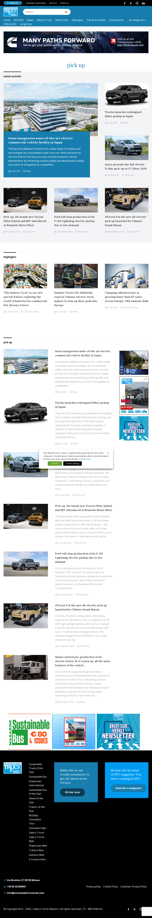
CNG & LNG (10, 24)
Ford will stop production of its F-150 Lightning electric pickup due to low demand (74, 221)
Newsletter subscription (36, 3)
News (30, 20)
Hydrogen (77, 20)
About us (53, 3)
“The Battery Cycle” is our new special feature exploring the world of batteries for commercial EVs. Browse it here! (25, 299)
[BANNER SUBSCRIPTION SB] (29, 732)
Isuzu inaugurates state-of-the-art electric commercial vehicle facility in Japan (40, 140)
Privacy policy (93, 886)
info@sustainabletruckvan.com (25, 893)
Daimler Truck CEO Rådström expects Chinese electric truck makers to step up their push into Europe (75, 299)
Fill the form (72, 792)
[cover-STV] (133, 395)
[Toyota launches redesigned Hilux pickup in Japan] (126, 95)
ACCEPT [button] (55, 463)
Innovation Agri (37, 828)
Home (7, 20)
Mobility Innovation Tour (35, 819)
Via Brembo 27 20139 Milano (23, 880)
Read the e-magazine (128, 788)
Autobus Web (36, 855)
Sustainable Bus (38, 776)
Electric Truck (44, 20)
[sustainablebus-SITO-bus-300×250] (133, 363)
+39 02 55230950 (16, 886)
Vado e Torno (36, 832)
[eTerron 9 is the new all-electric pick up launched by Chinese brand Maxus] (126, 200)
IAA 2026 (18, 20)
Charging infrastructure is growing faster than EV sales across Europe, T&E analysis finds (126, 297)
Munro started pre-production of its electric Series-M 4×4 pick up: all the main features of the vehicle (82, 661)
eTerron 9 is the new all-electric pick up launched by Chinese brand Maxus (125, 221)
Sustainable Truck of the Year (36, 768)
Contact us (64, 3)
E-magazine (12, 3)
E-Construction (37, 859)
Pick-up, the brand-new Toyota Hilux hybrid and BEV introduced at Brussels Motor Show (25, 221)
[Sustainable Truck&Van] (11, 11)
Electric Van (61, 20)
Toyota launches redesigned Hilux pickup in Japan (123, 114)
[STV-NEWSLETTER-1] (133, 428)
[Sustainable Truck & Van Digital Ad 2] (76, 42)
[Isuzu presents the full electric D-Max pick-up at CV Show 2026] (126, 148)
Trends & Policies (96, 20)
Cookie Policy (110, 886)
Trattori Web (36, 850)
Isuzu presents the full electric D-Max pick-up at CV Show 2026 (126, 166)
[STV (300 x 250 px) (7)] (73, 732)
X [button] (108, 453)
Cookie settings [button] (72, 463)
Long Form (26, 24)
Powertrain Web (38, 845)
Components (116, 20)
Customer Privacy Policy (133, 886)
